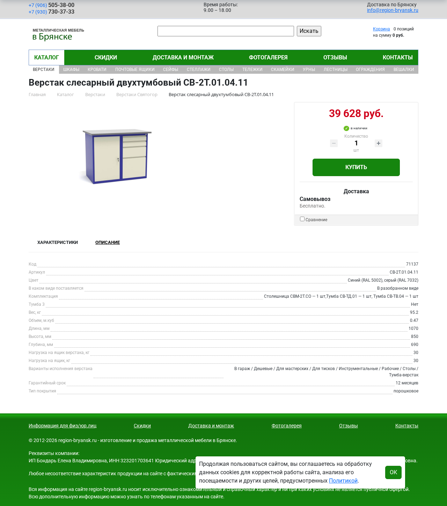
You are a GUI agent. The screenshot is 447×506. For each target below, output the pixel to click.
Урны (309, 69)
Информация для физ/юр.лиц (62, 425)
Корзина (381, 29)
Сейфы (170, 69)
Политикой (343, 480)
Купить (356, 167)
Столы (226, 69)
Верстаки (43, 69)
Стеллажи (199, 69)
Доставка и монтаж (183, 57)
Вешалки (404, 69)
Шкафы (71, 69)
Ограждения (370, 69)
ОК (393, 472)
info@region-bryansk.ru (392, 10)
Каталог (46, 57)
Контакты (398, 57)
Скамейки (282, 69)
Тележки (252, 69)
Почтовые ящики (135, 69)
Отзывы (335, 57)
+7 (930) (51, 11)
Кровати (97, 69)
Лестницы (335, 69)
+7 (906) (51, 5)
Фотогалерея (268, 57)
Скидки (106, 57)
